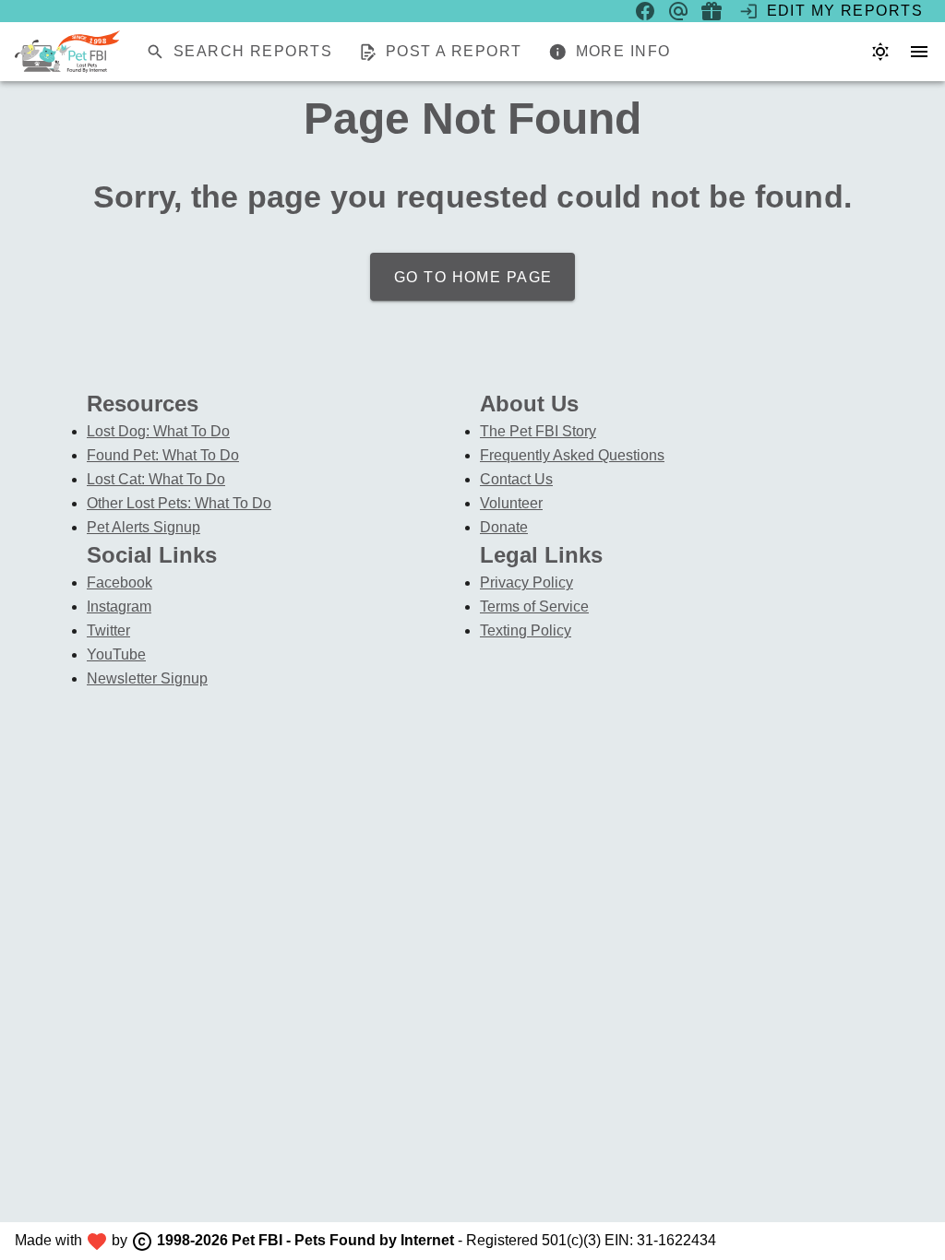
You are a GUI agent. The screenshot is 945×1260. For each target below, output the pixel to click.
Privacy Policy (526, 582)
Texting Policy (525, 630)
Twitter (108, 630)
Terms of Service (534, 606)
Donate (504, 527)
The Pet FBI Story (538, 431)
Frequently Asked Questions (572, 455)
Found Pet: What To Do (163, 455)
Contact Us (516, 479)
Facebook (119, 582)
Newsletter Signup (147, 678)
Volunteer (511, 503)
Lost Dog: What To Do (158, 431)
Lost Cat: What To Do (156, 479)
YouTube (116, 654)
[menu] (919, 52)
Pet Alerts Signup (143, 527)
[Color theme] (880, 51)
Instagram (119, 606)
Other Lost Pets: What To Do (179, 503)
